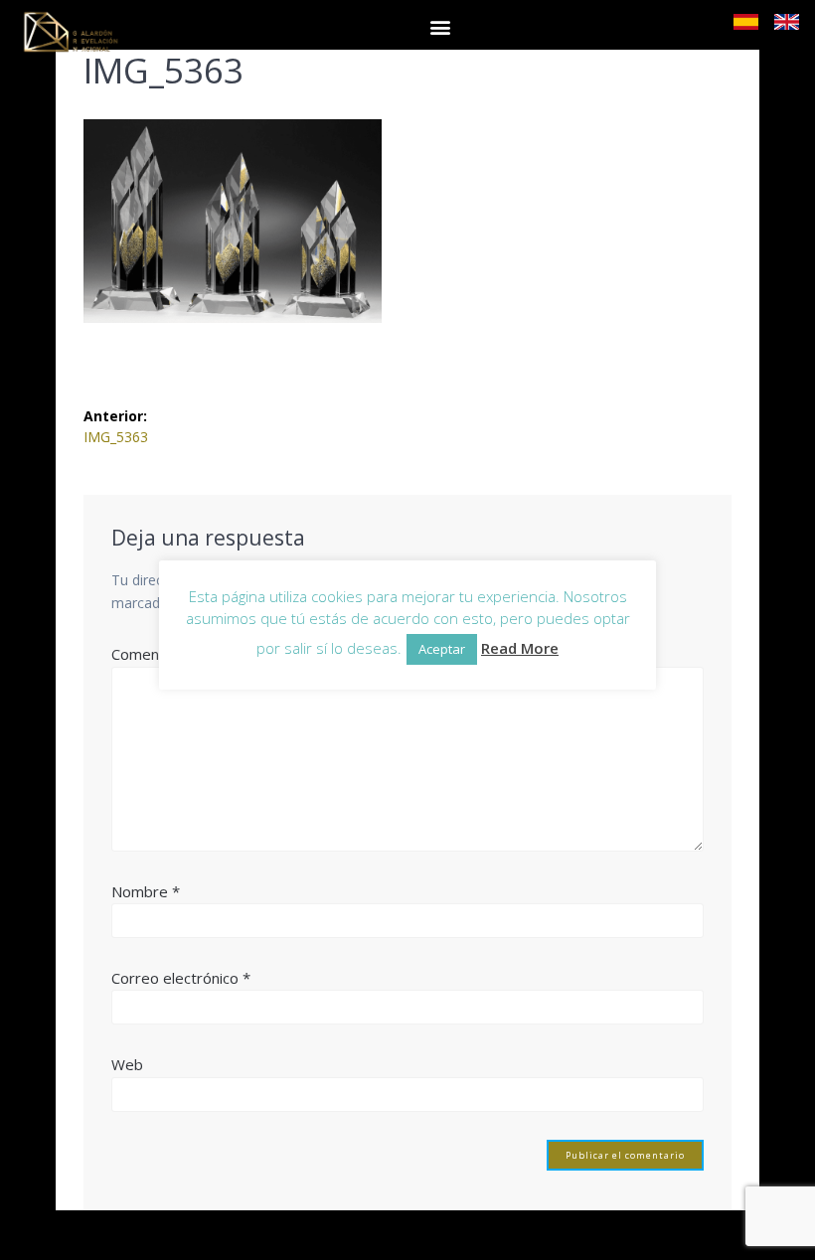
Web (127, 1064)
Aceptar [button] (441, 649)
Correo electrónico (180, 978)
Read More (520, 648)
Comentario (157, 654)
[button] (439, 26)
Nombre (145, 891)
